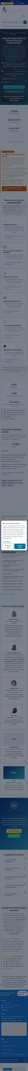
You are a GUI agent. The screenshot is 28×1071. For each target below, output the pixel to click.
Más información (7, 538)
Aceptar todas (19, 546)
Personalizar (7, 542)
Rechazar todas (8, 546)
